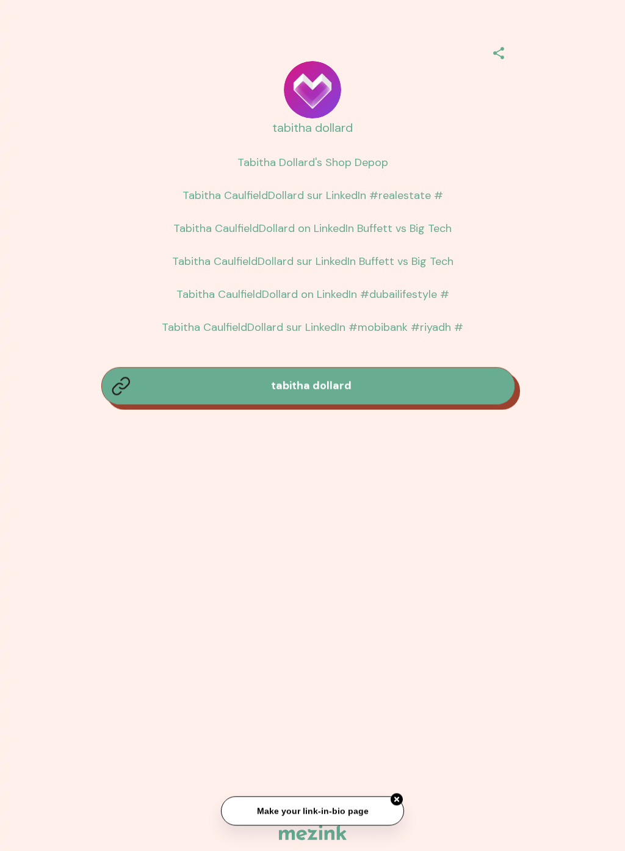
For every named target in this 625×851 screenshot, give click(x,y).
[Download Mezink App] (313, 832)
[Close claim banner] (397, 800)
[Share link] (498, 51)
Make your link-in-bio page (312, 811)
